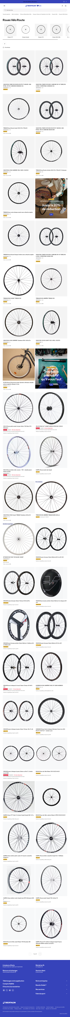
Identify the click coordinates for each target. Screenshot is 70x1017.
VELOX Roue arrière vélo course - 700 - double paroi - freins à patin (18, 470)
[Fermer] (66, 2)
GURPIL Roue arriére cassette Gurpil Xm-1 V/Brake (49, 855)
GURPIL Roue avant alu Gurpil (44, 470)
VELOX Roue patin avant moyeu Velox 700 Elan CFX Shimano (17, 427)
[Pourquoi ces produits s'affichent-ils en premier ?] (3, 47)
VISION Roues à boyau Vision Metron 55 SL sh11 (49, 643)
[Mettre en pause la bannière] (64, 2)
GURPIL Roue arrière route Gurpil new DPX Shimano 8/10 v (18, 898)
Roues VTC (41, 37)
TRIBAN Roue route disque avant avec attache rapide (18, 212)
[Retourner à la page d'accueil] (33, 6)
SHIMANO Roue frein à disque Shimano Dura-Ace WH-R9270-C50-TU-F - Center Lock (50, 729)
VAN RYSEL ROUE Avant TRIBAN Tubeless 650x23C (17, 515)
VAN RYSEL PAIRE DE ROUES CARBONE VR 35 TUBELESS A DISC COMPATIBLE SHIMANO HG (51, 85)
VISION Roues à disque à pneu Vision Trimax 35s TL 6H (18, 729)
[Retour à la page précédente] (30, 954)
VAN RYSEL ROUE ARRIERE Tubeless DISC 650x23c (17, 340)
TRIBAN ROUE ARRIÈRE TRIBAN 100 (45, 298)
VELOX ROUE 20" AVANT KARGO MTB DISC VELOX (49, 426)
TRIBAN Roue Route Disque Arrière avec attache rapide (18, 254)
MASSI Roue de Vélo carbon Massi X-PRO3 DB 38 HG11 (50, 815)
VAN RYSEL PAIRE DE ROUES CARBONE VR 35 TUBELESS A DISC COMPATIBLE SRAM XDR (51, 255)
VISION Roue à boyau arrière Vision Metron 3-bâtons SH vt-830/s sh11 (18, 643)
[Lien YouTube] (10, 990)
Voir (51, 214)
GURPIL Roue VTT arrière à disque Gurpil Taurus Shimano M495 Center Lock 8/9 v (49, 942)
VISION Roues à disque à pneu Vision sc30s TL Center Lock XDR (18, 772)
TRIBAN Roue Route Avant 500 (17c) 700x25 (15, 128)
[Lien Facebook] (4, 990)
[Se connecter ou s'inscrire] (62, 5)
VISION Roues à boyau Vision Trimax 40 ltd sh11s (16, 601)
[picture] (19, 66)
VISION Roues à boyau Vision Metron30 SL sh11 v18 (49, 557)
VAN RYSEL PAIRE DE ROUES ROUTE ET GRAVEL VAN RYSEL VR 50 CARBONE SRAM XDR (50, 128)
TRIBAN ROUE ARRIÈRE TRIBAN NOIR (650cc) (48, 515)
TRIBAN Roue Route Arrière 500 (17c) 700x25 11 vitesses (51, 170)
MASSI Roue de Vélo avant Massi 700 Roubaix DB (16, 941)
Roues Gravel (25, 37)
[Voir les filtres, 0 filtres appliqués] (5, 43)
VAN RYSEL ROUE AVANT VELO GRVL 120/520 (48, 340)
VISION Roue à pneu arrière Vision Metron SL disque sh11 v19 (51, 601)
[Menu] (4, 5)
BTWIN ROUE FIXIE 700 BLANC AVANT (13, 557)
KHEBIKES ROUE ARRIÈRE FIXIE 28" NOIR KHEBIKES (49, 685)
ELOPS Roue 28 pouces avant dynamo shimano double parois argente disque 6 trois (18, 383)
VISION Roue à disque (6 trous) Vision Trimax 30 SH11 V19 (17, 686)
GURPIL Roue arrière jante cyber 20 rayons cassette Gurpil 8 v (17, 856)
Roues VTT (10, 37)
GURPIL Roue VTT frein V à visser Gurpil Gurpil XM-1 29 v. (18, 815)
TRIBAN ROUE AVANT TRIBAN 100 (12, 298)
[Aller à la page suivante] (40, 954)
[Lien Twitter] (7, 990)
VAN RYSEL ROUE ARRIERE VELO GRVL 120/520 (15, 170)
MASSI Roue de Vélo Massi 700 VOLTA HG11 (48, 771)
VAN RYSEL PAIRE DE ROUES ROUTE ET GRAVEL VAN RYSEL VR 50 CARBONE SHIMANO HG (17, 85)
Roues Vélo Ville (56, 37)
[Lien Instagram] (13, 990)
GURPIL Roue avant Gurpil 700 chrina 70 (47, 898)
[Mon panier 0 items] (65, 5)
